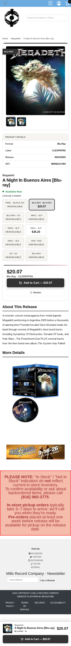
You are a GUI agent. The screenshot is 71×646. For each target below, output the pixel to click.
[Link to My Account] (59, 4)
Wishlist (37, 292)
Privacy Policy (10, 604)
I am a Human (47, 580)
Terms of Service (24, 606)
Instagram (36, 560)
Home (5, 38)
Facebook (36, 553)
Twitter (36, 557)
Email (36, 567)
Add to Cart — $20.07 (38, 282)
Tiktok (36, 564)
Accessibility (58, 603)
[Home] (12, 17)
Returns (40, 603)
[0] (67, 4)
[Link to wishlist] (50, 4)
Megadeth (16, 38)
